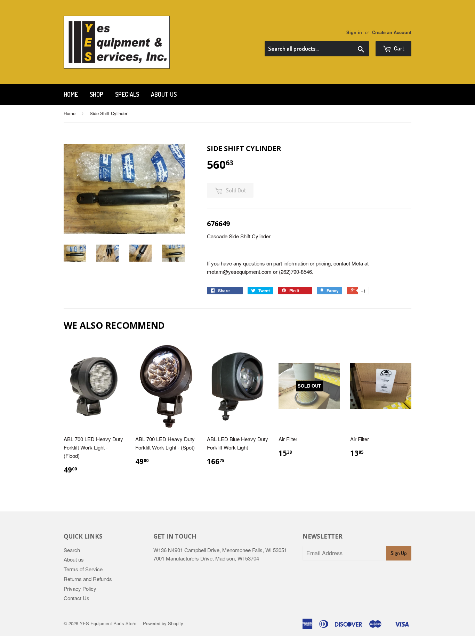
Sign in (354, 32)
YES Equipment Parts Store (108, 623)
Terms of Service (83, 569)
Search (72, 550)
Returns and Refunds (88, 578)
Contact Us (76, 598)
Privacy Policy (80, 588)
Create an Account (391, 32)
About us (164, 94)
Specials (127, 94)
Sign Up (399, 553)
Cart (398, 48)
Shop (96, 94)
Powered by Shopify (163, 623)
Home (71, 94)
